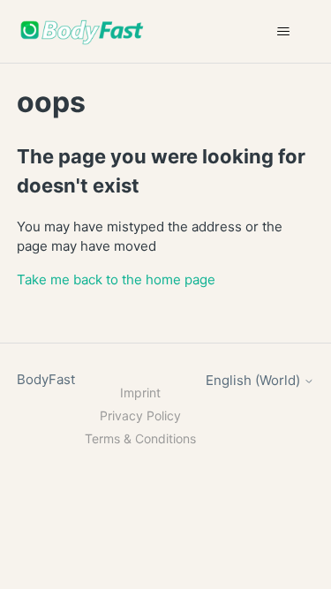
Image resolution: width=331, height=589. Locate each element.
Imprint (140, 392)
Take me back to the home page (116, 279)
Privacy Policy (140, 415)
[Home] (82, 31)
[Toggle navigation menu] (283, 32)
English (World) (255, 380)
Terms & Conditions (140, 438)
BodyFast (46, 379)
